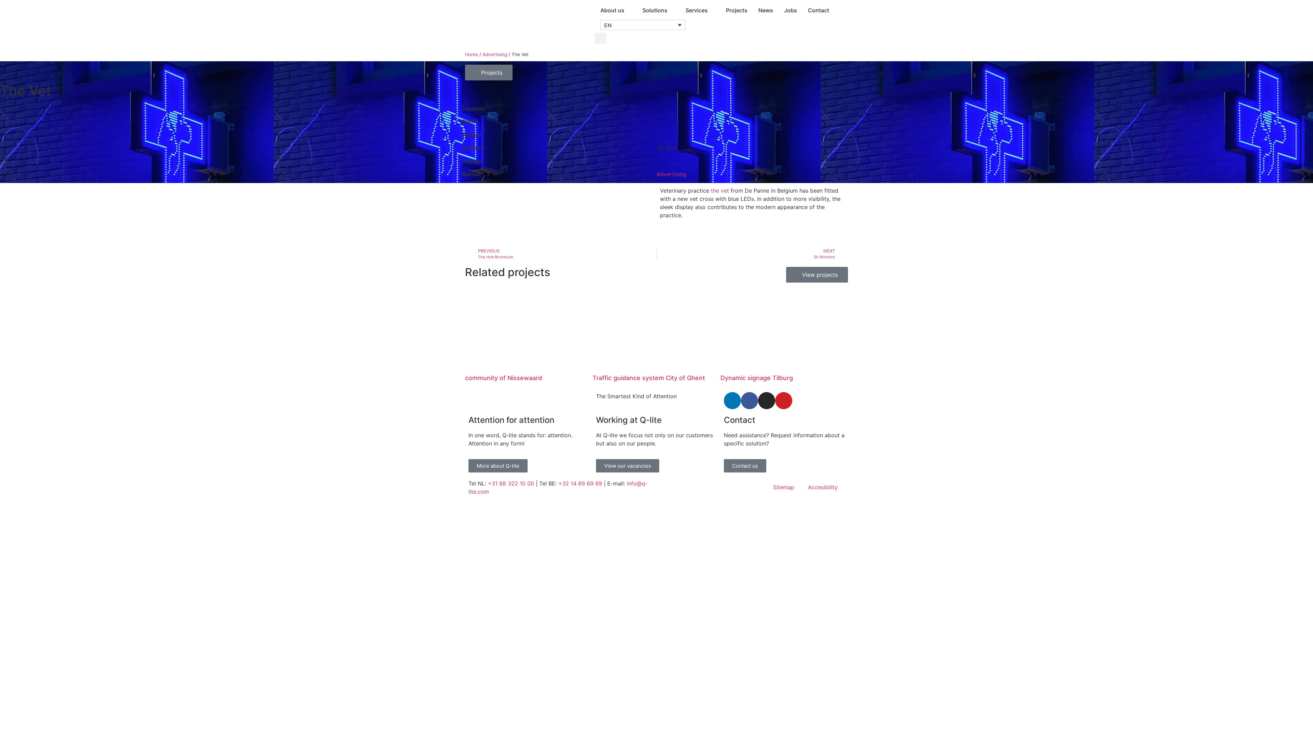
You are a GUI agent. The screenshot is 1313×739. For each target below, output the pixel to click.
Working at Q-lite (629, 420)
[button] (642, 25)
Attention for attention (511, 420)
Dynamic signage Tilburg (756, 377)
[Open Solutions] (672, 10)
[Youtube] (783, 400)
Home (471, 54)
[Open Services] (712, 10)
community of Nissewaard (503, 377)
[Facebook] (749, 400)
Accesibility (823, 487)
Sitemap (783, 487)
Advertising (494, 54)
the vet (720, 190)
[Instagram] (766, 400)
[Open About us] (629, 10)
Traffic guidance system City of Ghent (649, 377)
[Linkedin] (732, 400)
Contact (739, 420)
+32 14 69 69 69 (580, 483)
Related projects (507, 272)
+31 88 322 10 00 (511, 483)
